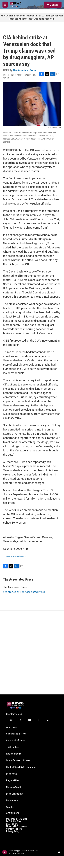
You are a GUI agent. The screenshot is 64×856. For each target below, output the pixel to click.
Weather (10, 807)
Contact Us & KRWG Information (21, 767)
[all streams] (60, 852)
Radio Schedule (13, 754)
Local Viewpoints (14, 794)
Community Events (15, 740)
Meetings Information (16, 819)
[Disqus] (32, 652)
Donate (54, 4)
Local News (11, 774)
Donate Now (12, 800)
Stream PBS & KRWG (16, 734)
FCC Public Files (13, 821)
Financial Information (16, 826)
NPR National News (16, 556)
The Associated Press (24, 70)
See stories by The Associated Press (24, 592)
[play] (5, 852)
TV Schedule (12, 747)
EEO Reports (12, 824)
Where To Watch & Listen (18, 760)
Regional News (13, 780)
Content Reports (14, 829)
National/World (13, 787)
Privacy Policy (13, 831)
